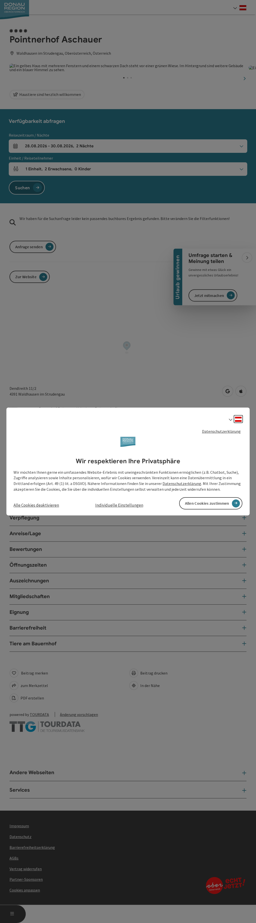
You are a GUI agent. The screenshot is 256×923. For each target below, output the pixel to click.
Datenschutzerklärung (221, 431)
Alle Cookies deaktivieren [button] (36, 505)
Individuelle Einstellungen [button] (119, 505)
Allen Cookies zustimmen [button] (207, 503)
